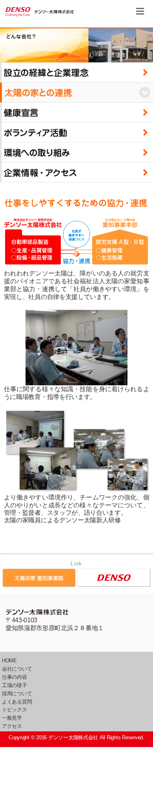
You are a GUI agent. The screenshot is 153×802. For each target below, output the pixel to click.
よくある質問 (17, 702)
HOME (9, 660)
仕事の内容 (14, 677)
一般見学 (12, 718)
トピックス (14, 710)
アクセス (12, 726)
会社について (17, 669)
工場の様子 (14, 685)
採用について (17, 693)
